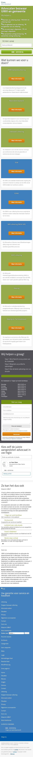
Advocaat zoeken (6, 608)
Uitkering (4, 602)
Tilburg (11, 744)
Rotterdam (16, 743)
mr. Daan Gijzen (13, 462)
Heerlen (3, 744)
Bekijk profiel (7, 474)
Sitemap (12, 754)
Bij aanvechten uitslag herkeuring (13, 35)
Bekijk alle (16, 744)
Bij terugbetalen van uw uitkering (13, 25)
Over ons (4, 624)
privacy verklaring (6, 438)
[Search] (29, 457)
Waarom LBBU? (6, 627)
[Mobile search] (27, 2)
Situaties (3, 611)
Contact (3, 621)
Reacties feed (5, 661)
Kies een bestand (16, 426)
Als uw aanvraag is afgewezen (14, 30)
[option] (16, 468)
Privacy (3, 615)
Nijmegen (26, 743)
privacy (15, 752)
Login (3, 655)
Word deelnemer (6, 630)
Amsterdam (21, 743)
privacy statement (14, 430)
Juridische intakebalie (7, 724)
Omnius (3, 685)
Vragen (3, 682)
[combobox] (16, 45)
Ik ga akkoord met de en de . (15, 430)
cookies (16, 749)
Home (3, 672)
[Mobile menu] (30, 2)
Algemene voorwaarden (8, 618)
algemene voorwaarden (23, 430)
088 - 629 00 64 (17, 52)
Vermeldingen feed (7, 658)
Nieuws (3, 679)
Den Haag (7, 744)
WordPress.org (5, 665)
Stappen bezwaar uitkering (9, 605)
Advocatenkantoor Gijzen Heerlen (17, 464)
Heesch (11, 743)
